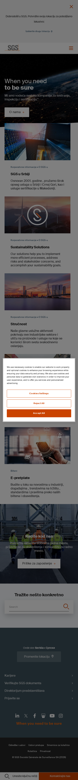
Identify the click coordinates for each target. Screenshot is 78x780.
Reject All (39, 403)
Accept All (39, 413)
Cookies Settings (38, 393)
